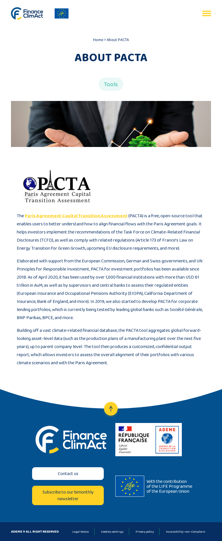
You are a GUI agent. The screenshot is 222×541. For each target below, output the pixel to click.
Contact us (68, 473)
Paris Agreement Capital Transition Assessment (76, 215)
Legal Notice (80, 531)
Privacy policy (145, 531)
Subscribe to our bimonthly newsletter (68, 495)
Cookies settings (112, 531)
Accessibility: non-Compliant (185, 531)
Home (98, 40)
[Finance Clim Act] (27, 13)
